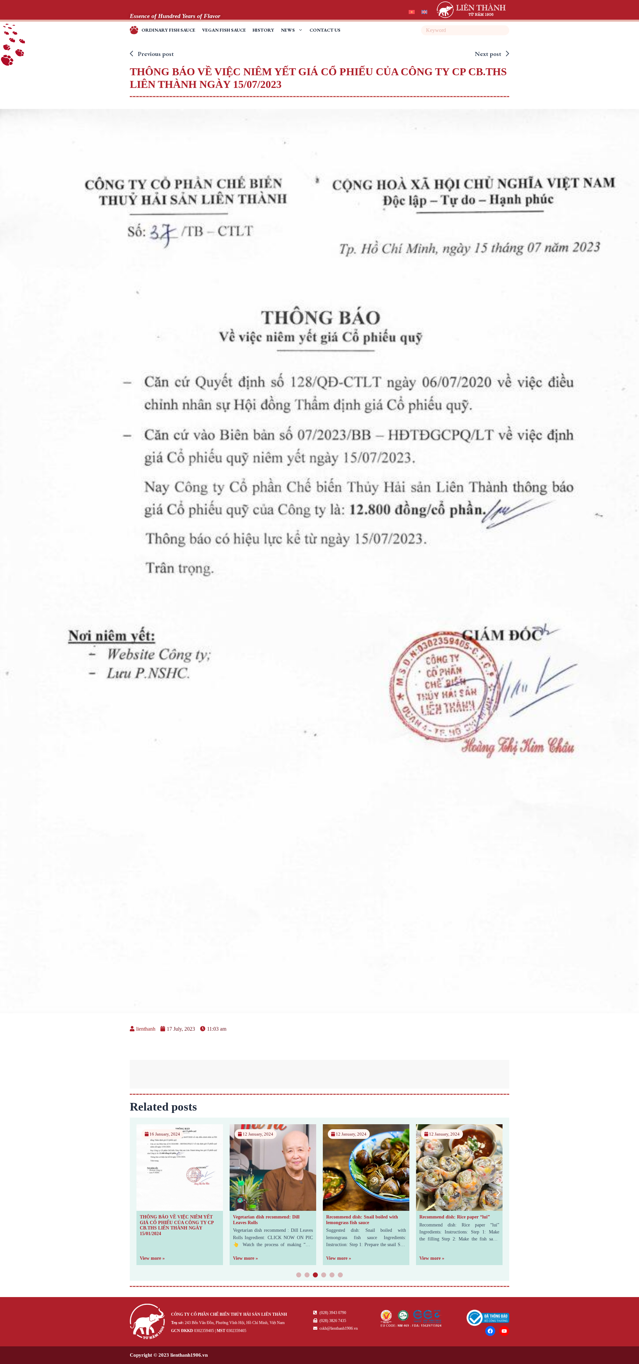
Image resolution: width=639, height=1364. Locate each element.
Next (498, 1192)
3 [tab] (315, 1275)
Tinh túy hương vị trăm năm (135, 31)
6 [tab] (340, 1275)
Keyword (503, 30)
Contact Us (325, 30)
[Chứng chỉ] (411, 1325)
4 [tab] (323, 1275)
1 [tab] (299, 1275)
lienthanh (145, 1029)
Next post (489, 54)
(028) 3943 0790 (332, 1312)
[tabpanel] (179, 1194)
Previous (140, 1192)
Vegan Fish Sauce (224, 30)
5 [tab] (332, 1275)
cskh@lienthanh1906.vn (338, 1328)
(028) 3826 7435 (332, 1320)
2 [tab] (307, 1275)
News (288, 30)
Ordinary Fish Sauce (168, 30)
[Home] (149, 1322)
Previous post (155, 54)
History (263, 30)
